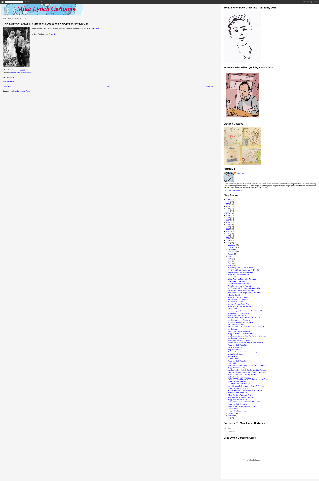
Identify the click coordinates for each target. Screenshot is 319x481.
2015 (228, 224)
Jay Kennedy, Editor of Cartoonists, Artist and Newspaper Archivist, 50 (46, 23)
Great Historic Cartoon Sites (238, 299)
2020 (228, 213)
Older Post (210, 86)
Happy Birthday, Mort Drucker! (238, 274)
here (97, 29)
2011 (228, 234)
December (232, 245)
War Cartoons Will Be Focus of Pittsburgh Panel (245, 288)
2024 (228, 204)
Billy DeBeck (232, 356)
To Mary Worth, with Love (237, 411)
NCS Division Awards (235, 302)
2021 (228, 211)
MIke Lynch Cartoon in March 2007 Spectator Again (246, 365)
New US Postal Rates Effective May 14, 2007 (244, 318)
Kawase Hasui (233, 409)
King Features (21, 72)
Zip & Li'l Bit (232, 363)
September (232, 252)
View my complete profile (233, 190)
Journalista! (53, 34)
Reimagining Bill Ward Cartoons (239, 340)
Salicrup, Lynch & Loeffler (237, 315)
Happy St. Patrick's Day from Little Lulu (242, 334)
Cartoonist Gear (233, 277)
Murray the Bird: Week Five (237, 361)
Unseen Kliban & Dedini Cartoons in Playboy (244, 352)
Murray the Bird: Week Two (237, 393)
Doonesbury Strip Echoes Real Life (240, 268)
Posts (228, 428)
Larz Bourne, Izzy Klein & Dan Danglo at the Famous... (247, 370)
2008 (228, 240)
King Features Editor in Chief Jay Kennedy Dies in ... (247, 336)
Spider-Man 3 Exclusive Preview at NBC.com (244, 402)
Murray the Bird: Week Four (237, 381)
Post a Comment (9, 81)
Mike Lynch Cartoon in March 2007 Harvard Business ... (248, 372)
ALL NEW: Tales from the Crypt (239, 384)
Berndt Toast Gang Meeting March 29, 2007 (243, 270)
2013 (228, 229)
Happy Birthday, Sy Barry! (237, 368)
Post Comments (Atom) (21, 91)
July (230, 256)
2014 (228, 227)
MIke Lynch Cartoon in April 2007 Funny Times (244, 293)
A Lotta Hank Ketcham (236, 354)
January (231, 415)
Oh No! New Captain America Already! (241, 290)
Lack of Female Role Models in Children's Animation (246, 386)
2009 (228, 238)
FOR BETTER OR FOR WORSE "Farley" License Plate (248, 379)
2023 (228, 206)
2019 (228, 215)
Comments (230, 432)
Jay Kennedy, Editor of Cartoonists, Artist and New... (247, 311)
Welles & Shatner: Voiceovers (238, 377)
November (232, 247)
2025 (228, 202)
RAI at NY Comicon (235, 347)
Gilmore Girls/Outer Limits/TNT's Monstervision (245, 390)
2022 (228, 209)
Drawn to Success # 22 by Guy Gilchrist (242, 374)
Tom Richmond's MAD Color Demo (240, 272)
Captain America (233, 359)
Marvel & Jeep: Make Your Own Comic (242, 406)
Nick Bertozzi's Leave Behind (238, 313)
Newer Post (7, 86)
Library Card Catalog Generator (239, 331)
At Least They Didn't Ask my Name (240, 322)
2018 (228, 218)
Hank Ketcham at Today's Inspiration (241, 397)
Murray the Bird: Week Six (237, 345)
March (230, 265)
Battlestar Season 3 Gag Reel (238, 304)
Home (109, 86)
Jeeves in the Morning (235, 325)
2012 (228, 231)
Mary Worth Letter (234, 350)
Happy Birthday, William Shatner (239, 306)
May (230, 261)
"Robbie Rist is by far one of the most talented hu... (246, 343)
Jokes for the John (234, 295)
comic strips (12, 72)
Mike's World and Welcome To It (239, 395)
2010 (228, 236)
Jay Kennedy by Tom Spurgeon (239, 320)
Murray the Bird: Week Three (238, 388)
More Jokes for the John (236, 281)
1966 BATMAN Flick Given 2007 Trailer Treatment (246, 327)
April (230, 263)
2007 (228, 243)
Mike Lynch (241, 173)
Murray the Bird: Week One (237, 404)
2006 (228, 418)
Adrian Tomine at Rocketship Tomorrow (242, 279)
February (231, 413)
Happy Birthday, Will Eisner (237, 400)
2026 (228, 199)
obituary (28, 72)
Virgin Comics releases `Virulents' (240, 286)
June (230, 259)
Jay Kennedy (232, 329)
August (231, 254)
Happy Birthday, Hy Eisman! (238, 297)
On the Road (232, 309)
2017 (228, 220)
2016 (228, 222)
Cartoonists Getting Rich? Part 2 (239, 284)
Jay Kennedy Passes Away (237, 338)
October (231, 250)
